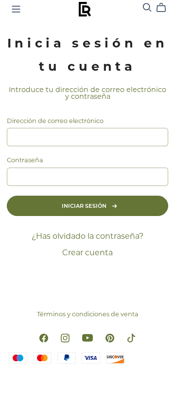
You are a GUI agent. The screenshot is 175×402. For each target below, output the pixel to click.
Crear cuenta (87, 252)
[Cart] (165, 8)
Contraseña (25, 160)
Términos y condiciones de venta (88, 314)
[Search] (147, 7)
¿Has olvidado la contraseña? (87, 236)
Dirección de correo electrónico (55, 121)
